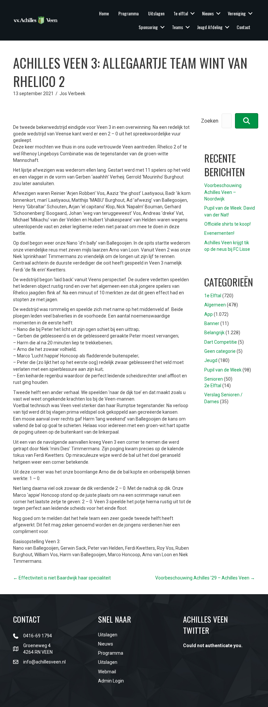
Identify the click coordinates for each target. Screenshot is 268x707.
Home (104, 13)
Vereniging (237, 13)
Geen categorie (220, 351)
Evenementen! (219, 233)
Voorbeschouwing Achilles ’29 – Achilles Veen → (205, 577)
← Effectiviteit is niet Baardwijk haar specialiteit (62, 577)
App (208, 314)
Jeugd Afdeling (210, 27)
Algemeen (215, 304)
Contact (243, 27)
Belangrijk (214, 332)
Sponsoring (148, 27)
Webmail (107, 671)
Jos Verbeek (72, 93)
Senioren (213, 379)
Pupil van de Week (223, 369)
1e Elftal (212, 295)
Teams (177, 27)
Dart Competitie (220, 342)
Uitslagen (156, 13)
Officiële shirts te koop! (227, 224)
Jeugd (210, 360)
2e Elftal (212, 385)
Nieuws (208, 13)
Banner (211, 323)
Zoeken (209, 121)
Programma (128, 13)
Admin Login (111, 680)
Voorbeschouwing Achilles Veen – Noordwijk (223, 192)
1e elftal (181, 13)
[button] (192, 13)
